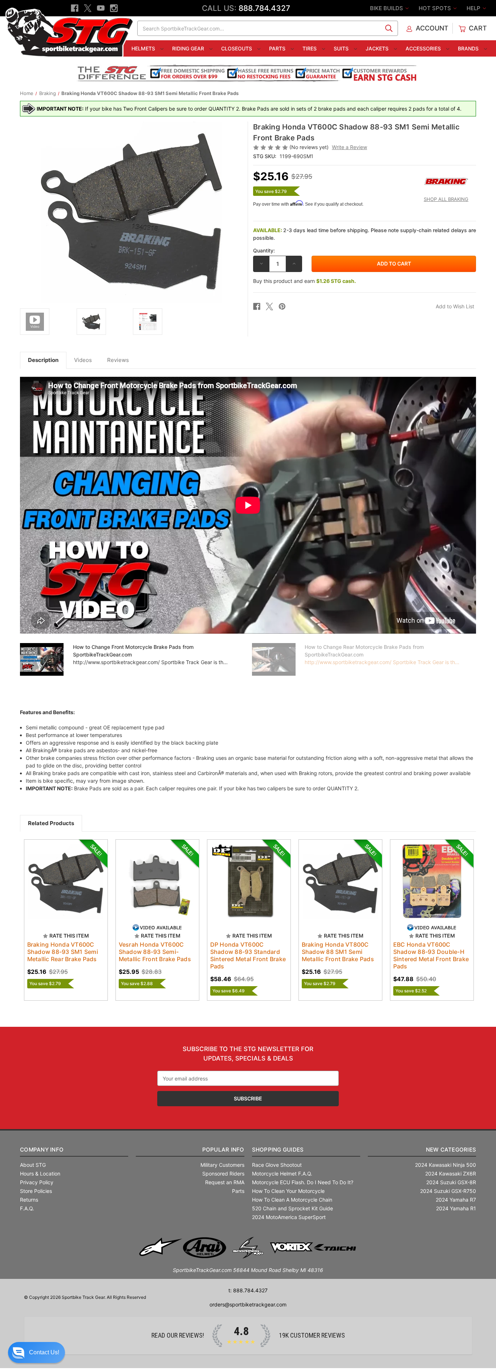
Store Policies (36, 1191)
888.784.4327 (264, 8)
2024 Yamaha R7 (456, 1200)
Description (43, 360)
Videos (83, 360)
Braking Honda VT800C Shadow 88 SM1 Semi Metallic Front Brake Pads (338, 952)
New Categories (451, 1149)
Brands (469, 48)
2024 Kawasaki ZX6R (450, 1173)
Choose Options (65, 887)
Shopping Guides (278, 1149)
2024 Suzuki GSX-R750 (448, 1191)
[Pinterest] (282, 306)
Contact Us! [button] (44, 1352)
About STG (33, 1165)
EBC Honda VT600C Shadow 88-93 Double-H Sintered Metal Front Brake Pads (431, 955)
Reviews (118, 360)
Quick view (58, 875)
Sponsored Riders (223, 1173)
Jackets (378, 48)
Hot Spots (435, 8)
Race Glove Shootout (277, 1165)
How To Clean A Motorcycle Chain (292, 1200)
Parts (278, 48)
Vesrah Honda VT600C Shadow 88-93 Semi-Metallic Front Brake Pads (155, 952)
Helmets (143, 48)
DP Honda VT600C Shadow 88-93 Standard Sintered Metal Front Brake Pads (248, 955)
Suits (342, 48)
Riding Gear (189, 48)
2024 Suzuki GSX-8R (451, 1182)
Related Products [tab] (51, 823)
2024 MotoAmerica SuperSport (289, 1217)
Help (474, 8)
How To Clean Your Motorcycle (288, 1191)
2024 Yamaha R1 (456, 1208)
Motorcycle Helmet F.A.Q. (282, 1173)
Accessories (424, 48)
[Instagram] (114, 8)
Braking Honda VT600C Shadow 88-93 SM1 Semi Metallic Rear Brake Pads (62, 952)
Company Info (42, 1149)
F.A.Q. (27, 1208)
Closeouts (237, 48)
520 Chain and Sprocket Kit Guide (292, 1208)
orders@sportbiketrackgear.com (248, 1304)
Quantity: (264, 250)
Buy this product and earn (304, 281)
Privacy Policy (36, 1182)
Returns (29, 1200)
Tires (310, 48)
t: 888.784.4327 (248, 1290)
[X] (88, 8)
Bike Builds (387, 8)
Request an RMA (224, 1182)
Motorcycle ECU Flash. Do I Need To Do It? (302, 1182)
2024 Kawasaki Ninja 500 (445, 1165)
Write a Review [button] (349, 147)
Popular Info (223, 1149)
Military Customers (222, 1165)
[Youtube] (101, 8)
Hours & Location (40, 1173)
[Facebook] (74, 8)
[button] (36, 1352)
